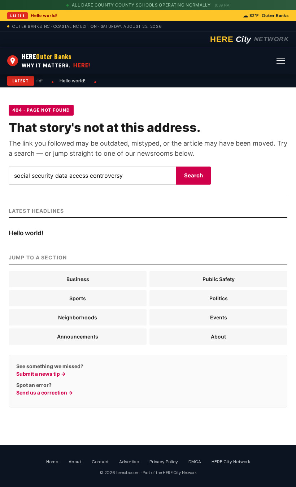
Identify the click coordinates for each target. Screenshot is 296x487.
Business (77, 279)
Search (193, 175)
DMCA (194, 462)
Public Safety (219, 279)
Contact (100, 462)
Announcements (77, 336)
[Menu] (281, 60)
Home (52, 462)
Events (218, 317)
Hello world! (44, 15)
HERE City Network (231, 462)
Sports (77, 298)
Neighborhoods (77, 317)
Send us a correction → (44, 392)
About (218, 336)
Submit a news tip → (41, 374)
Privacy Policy (163, 462)
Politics (218, 298)
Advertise (129, 462)
